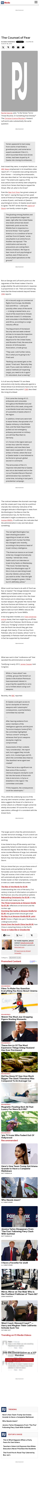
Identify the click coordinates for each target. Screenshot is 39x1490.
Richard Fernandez (8, 42)
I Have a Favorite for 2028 (14, 1263)
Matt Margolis (6, 1173)
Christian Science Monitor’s (15, 118)
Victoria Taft (6, 1330)
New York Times (14, 192)
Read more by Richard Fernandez (22, 952)
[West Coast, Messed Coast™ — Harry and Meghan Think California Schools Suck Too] (19, 1310)
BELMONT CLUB (15, 957)
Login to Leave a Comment (19, 1360)
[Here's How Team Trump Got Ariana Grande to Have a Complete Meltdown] (19, 1153)
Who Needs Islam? (10, 1200)
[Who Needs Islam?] (19, 1187)
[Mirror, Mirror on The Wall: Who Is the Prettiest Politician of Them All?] (19, 1279)
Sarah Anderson (7, 1296)
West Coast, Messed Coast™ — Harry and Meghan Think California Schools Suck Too (18, 1325)
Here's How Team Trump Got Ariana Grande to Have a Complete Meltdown (19, 1168)
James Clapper (26, 664)
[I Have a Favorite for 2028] (19, 1250)
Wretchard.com (19, 947)
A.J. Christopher (6, 1202)
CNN (3, 294)
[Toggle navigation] (36, 2)
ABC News (5, 169)
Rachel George (6, 113)
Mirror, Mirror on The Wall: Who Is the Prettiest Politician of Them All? (19, 1292)
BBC (13, 695)
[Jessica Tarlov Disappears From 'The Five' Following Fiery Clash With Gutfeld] (19, 1216)
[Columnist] (8, 944)
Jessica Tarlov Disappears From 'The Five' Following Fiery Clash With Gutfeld (17, 1231)
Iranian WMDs (6, 520)
